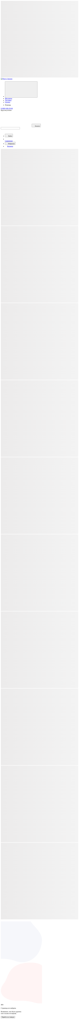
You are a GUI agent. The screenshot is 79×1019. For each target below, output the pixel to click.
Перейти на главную (8, 1017)
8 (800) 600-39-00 (7, 108)
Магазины (8, 98)
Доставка (8, 100)
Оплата (7, 102)
